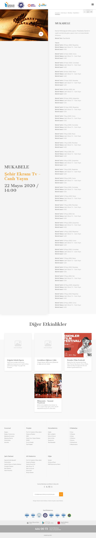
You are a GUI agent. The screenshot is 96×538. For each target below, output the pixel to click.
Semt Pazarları (8, 470)
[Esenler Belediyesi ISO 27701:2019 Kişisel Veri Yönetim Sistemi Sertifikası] (45, 515)
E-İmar (71, 432)
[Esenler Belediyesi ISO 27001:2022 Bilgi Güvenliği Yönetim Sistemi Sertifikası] (39, 515)
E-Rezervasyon (74, 444)
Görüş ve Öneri (52, 462)
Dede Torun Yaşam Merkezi (33, 438)
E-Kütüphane (73, 442)
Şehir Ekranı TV (31, 5)
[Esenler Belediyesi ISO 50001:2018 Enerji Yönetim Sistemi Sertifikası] (63, 515)
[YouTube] (51, 487)
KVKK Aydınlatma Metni (54, 464)
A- (85, 12)
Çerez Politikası (59, 500)
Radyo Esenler (42, 5)
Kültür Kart (29, 470)
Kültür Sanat (21, 5)
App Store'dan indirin (33, 523)
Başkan (6, 432)
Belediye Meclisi (8, 438)
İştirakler (6, 442)
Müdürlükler (7, 440)
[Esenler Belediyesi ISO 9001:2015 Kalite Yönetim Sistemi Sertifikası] (27, 515)
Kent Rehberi (7, 468)
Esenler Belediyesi (9, 4)
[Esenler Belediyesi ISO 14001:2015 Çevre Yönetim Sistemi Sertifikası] (33, 515)
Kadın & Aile (51, 438)
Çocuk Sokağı (29, 442)
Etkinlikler (70, 13)
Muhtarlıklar (7, 462)
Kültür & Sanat (52, 436)
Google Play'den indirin (48, 523)
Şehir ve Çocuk (30, 468)
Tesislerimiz (51, 440)
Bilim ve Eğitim (52, 434)
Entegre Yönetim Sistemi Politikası (40, 500)
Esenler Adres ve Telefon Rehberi (12, 464)
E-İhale (72, 436)
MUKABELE (57, 14)
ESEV (27, 436)
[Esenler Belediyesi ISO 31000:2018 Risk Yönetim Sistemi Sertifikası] (51, 515)
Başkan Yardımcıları (9, 434)
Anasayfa (57, 13)
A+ (88, 12)
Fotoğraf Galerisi (8, 466)
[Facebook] (44, 487)
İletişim (50, 460)
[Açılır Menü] (93, 4)
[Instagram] (49, 487)
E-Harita (72, 440)
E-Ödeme (72, 434)
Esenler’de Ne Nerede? (10, 460)
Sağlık (49, 432)
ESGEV (28, 440)
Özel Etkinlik (76, 13)
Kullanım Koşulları (52, 500)
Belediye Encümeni (9, 436)
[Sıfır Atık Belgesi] (69, 515)
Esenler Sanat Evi (30, 464)
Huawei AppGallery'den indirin (63, 523)
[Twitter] (47, 487)
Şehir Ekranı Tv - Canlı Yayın (72, 47)
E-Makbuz (72, 438)
